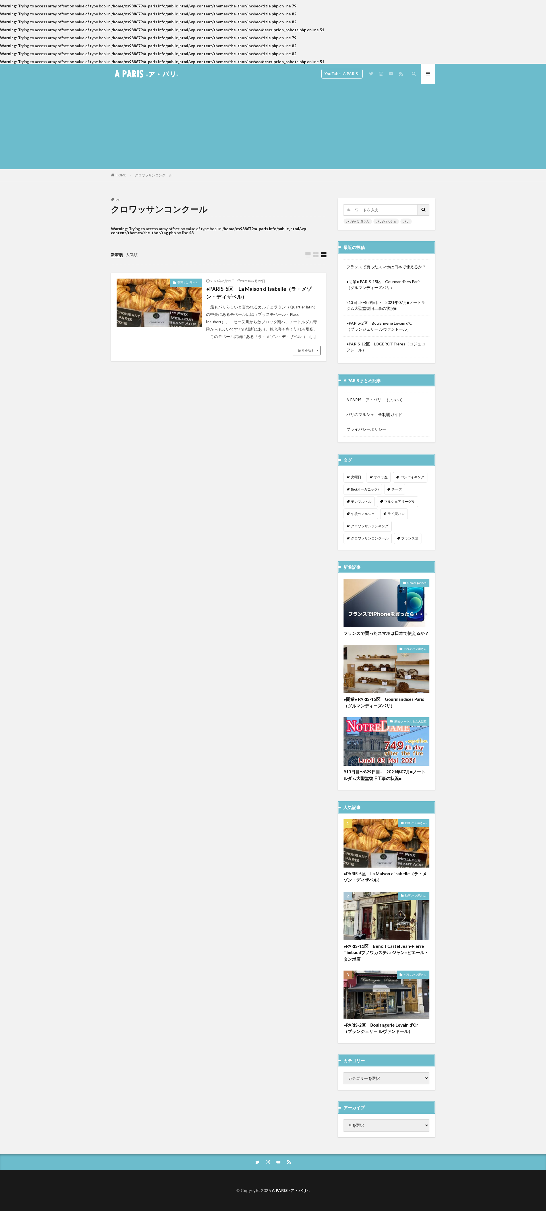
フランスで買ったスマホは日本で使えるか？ (386, 266)
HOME (121, 175)
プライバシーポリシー (366, 429)
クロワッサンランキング (369, 526)
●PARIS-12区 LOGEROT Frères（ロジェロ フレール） (385, 346)
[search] (423, 210)
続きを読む (306, 350)
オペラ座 (381, 477)
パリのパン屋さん (357, 221)
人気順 (132, 254)
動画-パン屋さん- (188, 282)
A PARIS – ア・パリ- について (374, 399)
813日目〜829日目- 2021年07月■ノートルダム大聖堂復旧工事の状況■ (385, 305)
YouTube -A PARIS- (341, 73)
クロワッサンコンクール (153, 175)
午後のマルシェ (363, 514)
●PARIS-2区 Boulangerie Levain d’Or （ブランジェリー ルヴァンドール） (382, 326)
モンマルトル (361, 501)
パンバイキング (412, 477)
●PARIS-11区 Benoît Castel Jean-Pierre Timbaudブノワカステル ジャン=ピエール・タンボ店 (386, 952)
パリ (406, 221)
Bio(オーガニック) (365, 489)
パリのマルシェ (386, 221)
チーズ (397, 489)
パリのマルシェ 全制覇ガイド (374, 414)
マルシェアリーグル (399, 501)
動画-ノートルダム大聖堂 (410, 721)
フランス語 (409, 538)
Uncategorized (417, 582)
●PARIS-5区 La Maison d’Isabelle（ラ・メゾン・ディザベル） (259, 293)
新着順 (117, 254)
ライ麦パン (396, 514)
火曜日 (356, 477)
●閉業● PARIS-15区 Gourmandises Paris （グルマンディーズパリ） (385, 284)
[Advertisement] (273, 126)
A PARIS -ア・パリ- (290, 1190)
